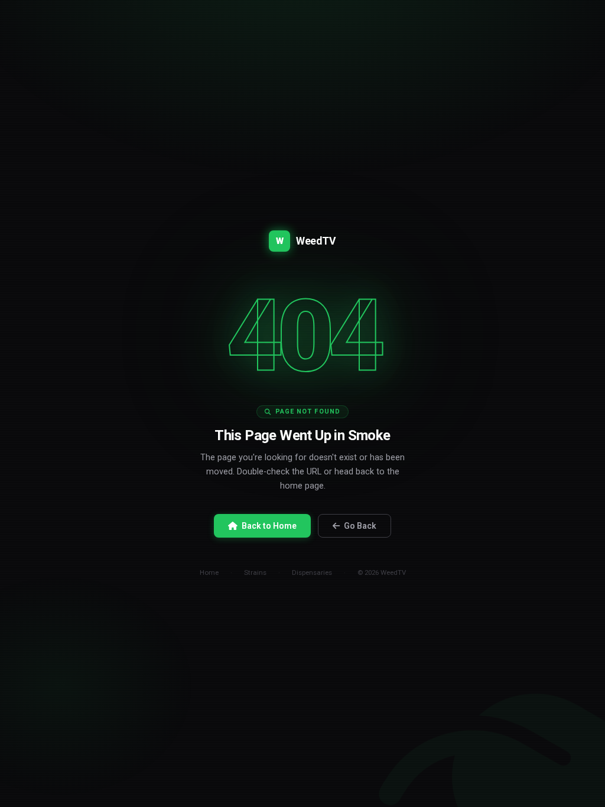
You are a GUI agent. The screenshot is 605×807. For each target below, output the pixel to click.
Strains (255, 572)
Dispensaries (312, 572)
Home (209, 572)
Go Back (360, 526)
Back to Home (269, 526)
